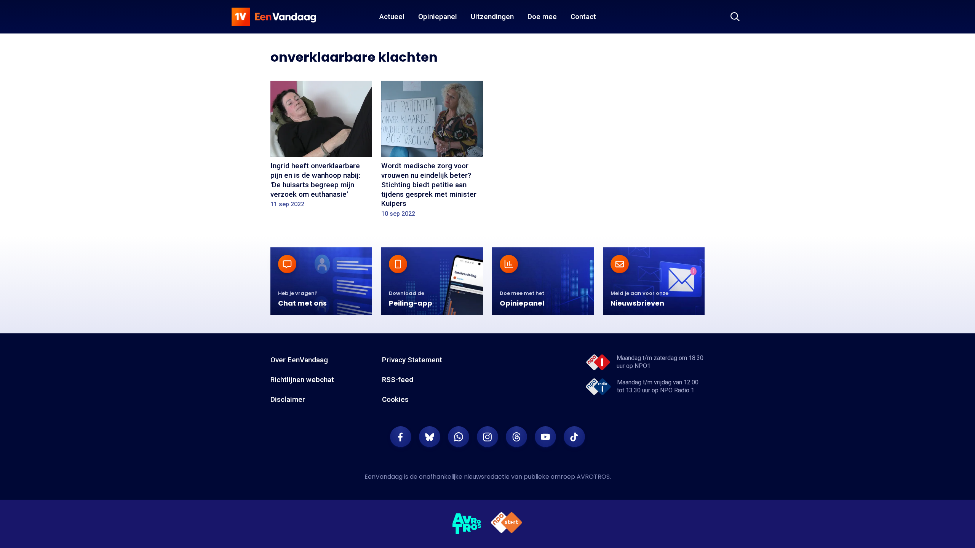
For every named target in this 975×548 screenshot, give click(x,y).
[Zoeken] (735, 17)
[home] (274, 17)
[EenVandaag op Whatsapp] (458, 437)
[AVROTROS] (466, 524)
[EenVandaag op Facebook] (400, 437)
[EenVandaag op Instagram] (487, 437)
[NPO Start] (507, 524)
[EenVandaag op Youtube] (545, 437)
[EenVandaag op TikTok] (574, 437)
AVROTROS (593, 476)
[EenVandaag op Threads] (516, 437)
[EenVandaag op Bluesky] (429, 437)
